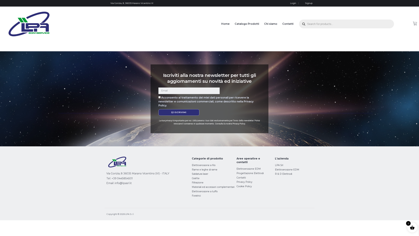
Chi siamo (270, 23)
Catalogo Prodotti (247, 23)
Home (225, 23)
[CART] (415, 23)
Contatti (287, 23)
